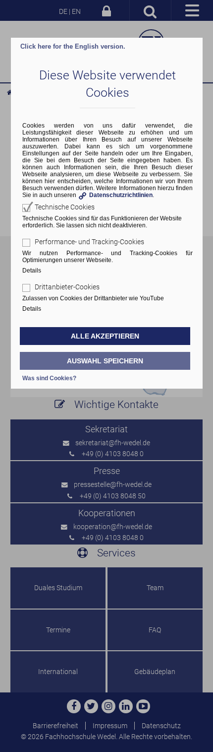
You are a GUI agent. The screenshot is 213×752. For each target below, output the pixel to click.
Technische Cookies (65, 207)
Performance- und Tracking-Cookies (89, 242)
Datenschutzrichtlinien (121, 195)
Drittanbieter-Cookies (67, 287)
